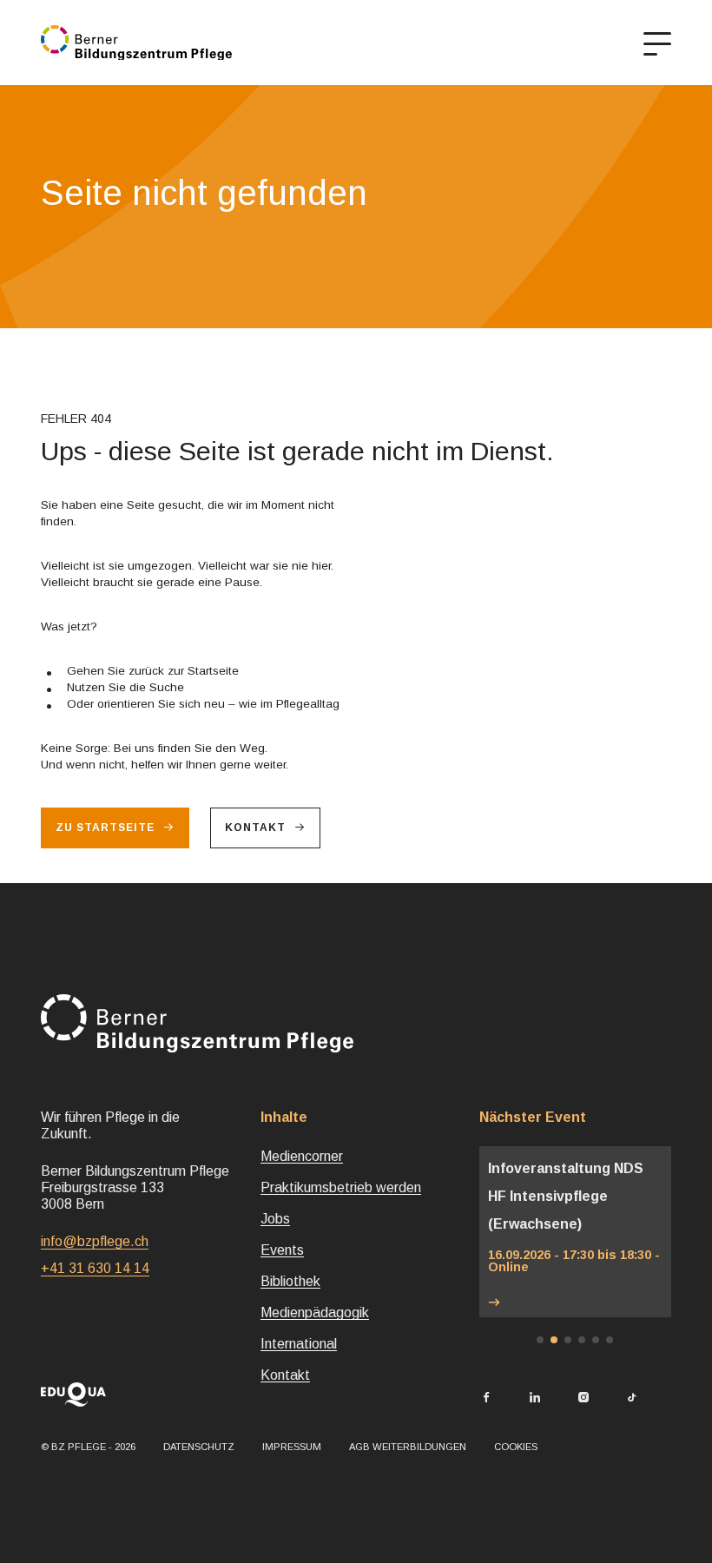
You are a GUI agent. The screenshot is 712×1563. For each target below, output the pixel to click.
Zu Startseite (105, 827)
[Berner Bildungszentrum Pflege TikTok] (632, 1398)
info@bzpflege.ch (94, 1241)
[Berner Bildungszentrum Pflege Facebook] (486, 1398)
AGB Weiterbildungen (407, 1446)
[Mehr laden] (575, 1303)
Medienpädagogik (314, 1312)
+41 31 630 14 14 (95, 1268)
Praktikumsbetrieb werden (340, 1187)
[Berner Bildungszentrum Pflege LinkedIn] (535, 1398)
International (298, 1343)
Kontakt (255, 827)
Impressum (291, 1446)
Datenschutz (198, 1446)
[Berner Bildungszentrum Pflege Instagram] (583, 1398)
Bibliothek (290, 1281)
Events (282, 1250)
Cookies (515, 1446)
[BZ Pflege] (136, 43)
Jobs (275, 1218)
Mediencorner (301, 1156)
